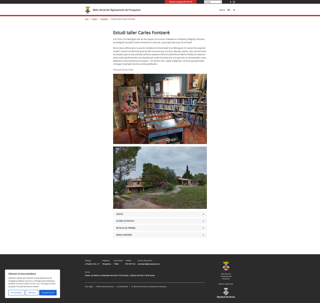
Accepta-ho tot (48, 292)
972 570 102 (130, 264)
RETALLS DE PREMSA (126, 228)
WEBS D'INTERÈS (124, 235)
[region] (32, 284)
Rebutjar (32, 292)
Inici (86, 19)
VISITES (119, 214)
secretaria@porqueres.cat (149, 264)
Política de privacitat (104, 286)
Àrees (94, 19)
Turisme (104, 19)
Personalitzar (16, 292)
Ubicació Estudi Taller (123, 69)
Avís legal (89, 286)
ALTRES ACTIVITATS (125, 221)
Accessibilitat (122, 286)
